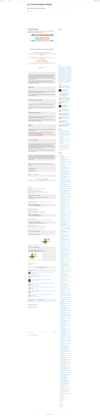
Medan (67, 77)
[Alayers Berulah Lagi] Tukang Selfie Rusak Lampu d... (65, 199)
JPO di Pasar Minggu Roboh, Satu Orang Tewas (66, 86)
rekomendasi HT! (42, 180)
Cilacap (64, 69)
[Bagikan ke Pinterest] (42, 299)
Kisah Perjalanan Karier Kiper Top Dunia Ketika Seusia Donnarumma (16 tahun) (65, 133)
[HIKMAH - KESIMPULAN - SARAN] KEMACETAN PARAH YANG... (65, 315)
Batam (70, 66)
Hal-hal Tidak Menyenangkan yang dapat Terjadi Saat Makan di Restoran (66, 106)
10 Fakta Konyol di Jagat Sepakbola (65, 307)
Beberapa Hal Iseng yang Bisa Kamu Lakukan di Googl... (65, 313)
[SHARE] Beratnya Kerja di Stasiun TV (65, 374)
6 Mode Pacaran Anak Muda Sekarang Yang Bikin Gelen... (65, 256)
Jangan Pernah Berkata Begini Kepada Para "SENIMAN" (65, 298)
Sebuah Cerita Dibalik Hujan (64, 350)
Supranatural (68, 80)
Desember (61, 156)
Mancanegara (63, 77)
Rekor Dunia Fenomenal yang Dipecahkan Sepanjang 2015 (64, 167)
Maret (61, 405)
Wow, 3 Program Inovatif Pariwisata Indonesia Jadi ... (65, 207)
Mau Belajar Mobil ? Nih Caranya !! (65, 180)
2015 (60, 155)
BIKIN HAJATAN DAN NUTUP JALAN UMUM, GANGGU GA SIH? (40, 275)
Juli (60, 400)
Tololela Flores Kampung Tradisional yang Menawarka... (65, 345)
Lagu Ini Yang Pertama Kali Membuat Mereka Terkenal (65, 243)
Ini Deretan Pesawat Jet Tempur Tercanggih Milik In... (64, 284)
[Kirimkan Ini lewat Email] (38, 299)
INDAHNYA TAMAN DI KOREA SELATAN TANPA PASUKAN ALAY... (65, 171)
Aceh (59, 66)
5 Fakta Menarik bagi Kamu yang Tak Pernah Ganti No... (65, 334)
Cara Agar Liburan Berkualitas (64, 192)
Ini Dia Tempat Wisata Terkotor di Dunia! (65, 285)
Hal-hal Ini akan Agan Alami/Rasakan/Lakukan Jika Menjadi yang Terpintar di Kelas (66, 94)
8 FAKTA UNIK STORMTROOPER (64, 349)
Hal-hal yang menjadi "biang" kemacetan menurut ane (64, 280)
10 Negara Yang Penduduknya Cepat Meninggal (65, 121)
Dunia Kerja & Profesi (66, 70)
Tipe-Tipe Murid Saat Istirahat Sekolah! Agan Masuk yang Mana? (66, 114)
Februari (61, 406)
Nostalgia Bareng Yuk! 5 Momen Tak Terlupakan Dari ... (65, 293)
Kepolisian (65, 75)
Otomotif (69, 78)
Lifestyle (69, 75)
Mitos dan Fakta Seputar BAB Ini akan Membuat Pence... (65, 330)
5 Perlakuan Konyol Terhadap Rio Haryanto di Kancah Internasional (66, 98)
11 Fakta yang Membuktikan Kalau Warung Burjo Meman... (65, 382)
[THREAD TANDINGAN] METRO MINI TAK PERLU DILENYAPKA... (65, 239)
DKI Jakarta (68, 69)
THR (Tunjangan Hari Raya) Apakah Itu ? (65, 147)
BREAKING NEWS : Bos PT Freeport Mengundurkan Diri (65, 201)
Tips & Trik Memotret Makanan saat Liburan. (66, 117)
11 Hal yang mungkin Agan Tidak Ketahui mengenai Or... (64, 287)
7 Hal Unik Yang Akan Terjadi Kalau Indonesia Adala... (65, 376)
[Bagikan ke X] (40, 299)
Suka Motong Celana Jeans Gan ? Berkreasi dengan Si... (65, 224)
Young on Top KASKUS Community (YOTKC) (64, 81)
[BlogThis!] (39, 299)
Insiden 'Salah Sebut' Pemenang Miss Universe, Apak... (65, 358)
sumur (29, 175)
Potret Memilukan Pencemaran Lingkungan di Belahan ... (64, 264)
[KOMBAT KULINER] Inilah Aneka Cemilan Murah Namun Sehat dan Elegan (43, 290)
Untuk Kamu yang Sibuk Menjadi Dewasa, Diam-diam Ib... (64, 384)
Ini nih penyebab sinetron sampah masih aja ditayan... (65, 231)
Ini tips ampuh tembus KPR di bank (65, 252)
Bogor (64, 68)
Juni (60, 401)
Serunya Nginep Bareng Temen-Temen (65, 181)
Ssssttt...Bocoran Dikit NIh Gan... (64, 191)
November (61, 395)
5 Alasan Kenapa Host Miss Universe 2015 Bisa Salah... (65, 332)
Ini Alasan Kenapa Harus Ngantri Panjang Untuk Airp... (64, 274)
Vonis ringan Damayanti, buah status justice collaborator (64, 136)
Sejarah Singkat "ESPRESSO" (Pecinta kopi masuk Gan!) (65, 360)
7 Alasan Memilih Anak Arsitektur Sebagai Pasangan (65, 90)
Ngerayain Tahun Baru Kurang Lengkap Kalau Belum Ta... (65, 183)
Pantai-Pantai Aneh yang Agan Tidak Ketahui (66, 110)
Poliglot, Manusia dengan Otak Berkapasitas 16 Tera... (64, 249)
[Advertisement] (50, 19)
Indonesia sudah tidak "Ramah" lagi (65, 220)
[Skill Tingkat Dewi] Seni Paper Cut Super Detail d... (65, 209)
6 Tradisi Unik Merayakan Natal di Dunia (65, 294)
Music (66, 78)
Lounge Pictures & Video (62, 76)
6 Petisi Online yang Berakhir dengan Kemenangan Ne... (65, 215)
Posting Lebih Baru (31, 332)
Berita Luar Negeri (62, 67)
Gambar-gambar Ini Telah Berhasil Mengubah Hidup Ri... (65, 369)
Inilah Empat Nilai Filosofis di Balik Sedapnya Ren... (65, 291)
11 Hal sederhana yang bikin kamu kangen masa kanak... (65, 362)
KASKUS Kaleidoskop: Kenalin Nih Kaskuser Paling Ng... (65, 185)
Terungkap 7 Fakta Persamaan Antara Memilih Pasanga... (65, 254)
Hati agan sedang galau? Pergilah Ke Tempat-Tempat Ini (65, 176)
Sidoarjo (65, 80)
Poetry (67, 79)
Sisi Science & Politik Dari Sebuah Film (65, 367)
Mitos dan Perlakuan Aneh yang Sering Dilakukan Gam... (65, 194)
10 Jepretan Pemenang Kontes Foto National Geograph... (65, 159)
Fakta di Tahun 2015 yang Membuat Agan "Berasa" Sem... (65, 389)
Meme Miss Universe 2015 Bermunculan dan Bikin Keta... (64, 380)
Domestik (59, 70)
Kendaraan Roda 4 (60, 75)
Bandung (67, 66)
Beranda (42, 332)
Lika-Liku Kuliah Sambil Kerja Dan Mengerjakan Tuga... (65, 235)
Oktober (61, 396)
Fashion (67, 71)
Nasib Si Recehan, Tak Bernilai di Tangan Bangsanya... (64, 321)
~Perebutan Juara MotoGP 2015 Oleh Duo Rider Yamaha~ (41, 279)
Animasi (62, 66)
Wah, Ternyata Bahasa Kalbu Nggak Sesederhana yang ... (65, 174)
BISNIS (64, 66)
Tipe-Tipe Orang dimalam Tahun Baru (65, 190)
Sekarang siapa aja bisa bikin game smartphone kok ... (65, 217)
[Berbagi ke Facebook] (41, 299)
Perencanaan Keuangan (61, 79)
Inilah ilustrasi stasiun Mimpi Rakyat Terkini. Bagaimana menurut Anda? (64, 131)
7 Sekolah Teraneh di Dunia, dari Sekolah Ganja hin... (64, 222)
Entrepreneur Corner (61, 71)
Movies (63, 78)
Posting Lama (54, 332)
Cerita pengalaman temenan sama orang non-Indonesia (65, 309)
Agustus (61, 399)
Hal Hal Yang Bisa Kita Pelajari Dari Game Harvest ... (65, 328)
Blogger (53, 414)
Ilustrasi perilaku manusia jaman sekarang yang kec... (64, 365)
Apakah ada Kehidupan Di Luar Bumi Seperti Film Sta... (65, 306)
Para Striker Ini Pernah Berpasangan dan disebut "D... (65, 356)
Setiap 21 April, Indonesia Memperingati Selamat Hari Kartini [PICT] (66, 125)
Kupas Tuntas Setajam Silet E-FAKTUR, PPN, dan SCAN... (65, 363)
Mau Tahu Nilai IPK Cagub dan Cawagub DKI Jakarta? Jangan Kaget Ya (65, 145)
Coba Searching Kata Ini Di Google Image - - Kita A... (65, 323)
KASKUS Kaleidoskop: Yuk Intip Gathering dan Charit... (64, 378)
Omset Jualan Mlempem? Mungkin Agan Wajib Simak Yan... (65, 373)
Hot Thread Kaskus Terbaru (39, 4)
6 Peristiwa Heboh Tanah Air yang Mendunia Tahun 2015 (64, 347)
